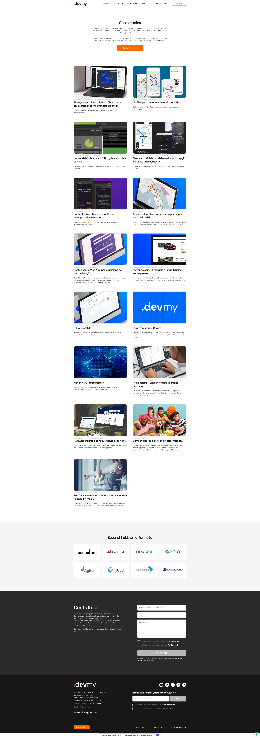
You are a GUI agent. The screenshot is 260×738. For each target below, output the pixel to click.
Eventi (144, 3)
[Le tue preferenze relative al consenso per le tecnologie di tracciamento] (256, 734)
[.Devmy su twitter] (178, 685)
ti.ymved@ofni (84, 707)
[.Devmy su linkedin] (167, 685)
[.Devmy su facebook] (173, 685)
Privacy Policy (174, 641)
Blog (165, 3)
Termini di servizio (142, 660)
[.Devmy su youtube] (161, 685)
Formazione (118, 3)
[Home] (80, 4)
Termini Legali (173, 645)
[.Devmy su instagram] (184, 685)
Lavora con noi (81, 727)
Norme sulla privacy (176, 658)
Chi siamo (155, 3)
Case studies (132, 3)
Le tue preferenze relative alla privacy (139, 735)
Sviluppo (106, 3)
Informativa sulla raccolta (111, 735)
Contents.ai (85, 222)
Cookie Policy (159, 727)
